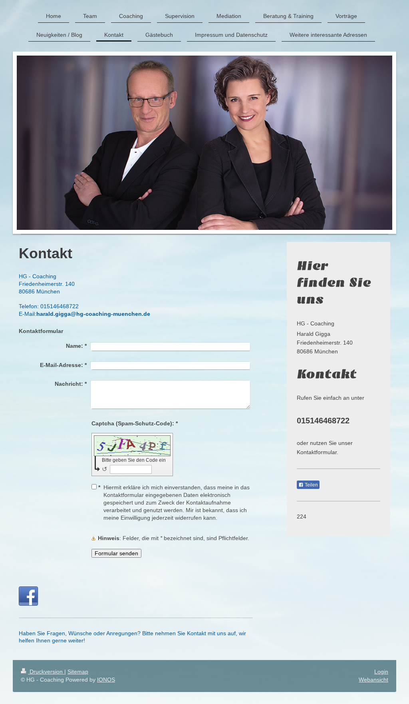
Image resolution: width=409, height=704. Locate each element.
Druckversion (46, 671)
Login (381, 671)
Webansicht (373, 679)
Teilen (311, 485)
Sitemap (78, 671)
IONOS (106, 679)
